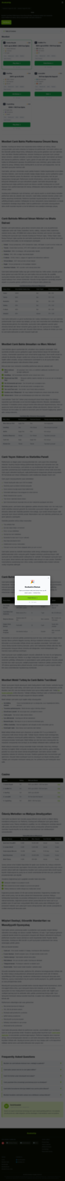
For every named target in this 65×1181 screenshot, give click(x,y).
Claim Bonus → (32, 598)
